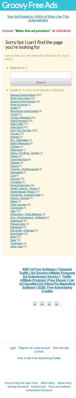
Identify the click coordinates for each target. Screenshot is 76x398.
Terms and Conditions (59, 386)
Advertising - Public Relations (26, 214)
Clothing (14, 146)
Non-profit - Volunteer (22, 230)
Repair (13, 201)
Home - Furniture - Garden (24, 153)
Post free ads (61, 348)
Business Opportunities (22, 95)
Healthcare (16, 220)
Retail (13, 236)
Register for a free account (34, 348)
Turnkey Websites (20, 117)
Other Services (18, 204)
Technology (16, 243)
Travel (13, 114)
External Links (38, 386)
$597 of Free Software (39, 269)
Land (13, 175)
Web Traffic (16, 124)
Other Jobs (16, 246)
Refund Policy (64, 382)
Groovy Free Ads (29, 5)
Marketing (16, 227)
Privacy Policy (12, 382)
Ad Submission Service (41, 276)
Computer (15, 182)
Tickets (14, 156)
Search (41, 82)
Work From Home (20, 98)
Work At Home (18, 104)
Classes (14, 165)
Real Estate (16, 233)
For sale (14, 133)
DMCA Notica (48, 382)
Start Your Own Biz (20, 130)
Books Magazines (19, 143)
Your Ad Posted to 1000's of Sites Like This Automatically (38, 18)
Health (14, 107)
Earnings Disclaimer (18, 386)
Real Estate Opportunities (24, 111)
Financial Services (19, 185)
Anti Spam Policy (29, 382)
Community (16, 207)
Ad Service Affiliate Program (52, 273)
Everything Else (18, 159)
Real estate (16, 172)
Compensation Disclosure (39, 390)
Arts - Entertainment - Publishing (28, 217)
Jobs (12, 211)
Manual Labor (17, 223)
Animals (14, 136)
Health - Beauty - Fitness (23, 188)
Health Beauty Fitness (22, 191)
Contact (39, 351)
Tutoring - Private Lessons (24, 169)
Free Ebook (57, 280)
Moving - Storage (19, 198)
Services (14, 178)
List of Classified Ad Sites (46, 282)
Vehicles (14, 162)
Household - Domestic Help (25, 194)
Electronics (16, 149)
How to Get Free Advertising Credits (39, 358)
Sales (13, 240)
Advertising (16, 127)
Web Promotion (19, 120)
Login (13, 348)
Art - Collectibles (19, 140)
